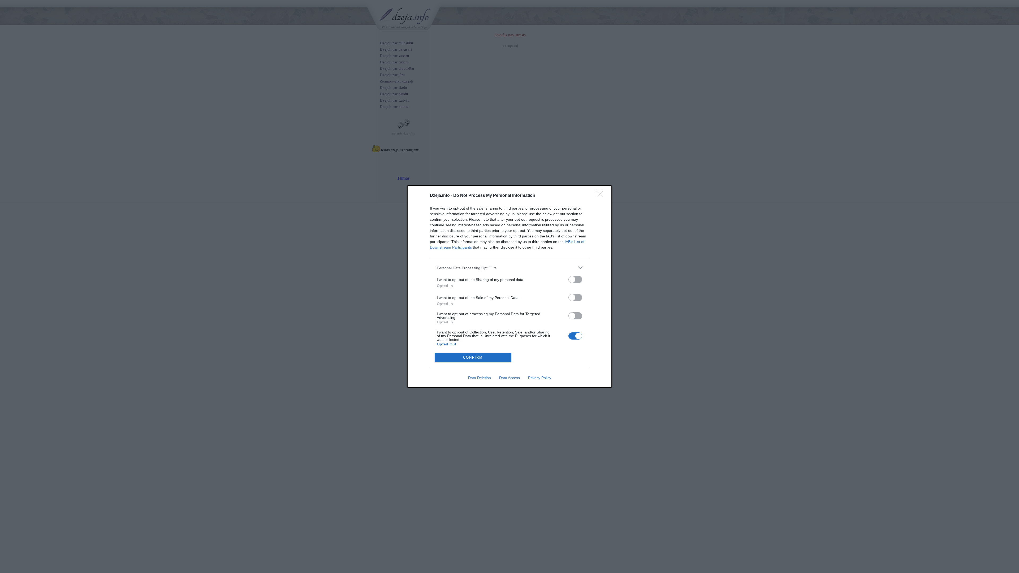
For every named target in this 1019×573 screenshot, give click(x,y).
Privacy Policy (539, 378)
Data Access (509, 378)
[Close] (601, 196)
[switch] (575, 279)
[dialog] (509, 286)
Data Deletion (479, 378)
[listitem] (509, 268)
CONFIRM (473, 357)
